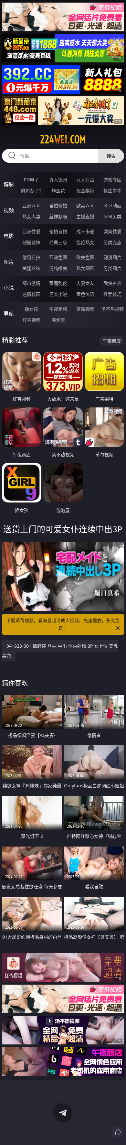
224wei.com (63, 139)
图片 (9, 261)
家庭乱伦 (58, 283)
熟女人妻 (31, 216)
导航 (9, 313)
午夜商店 (58, 309)
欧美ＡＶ (85, 205)
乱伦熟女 (85, 242)
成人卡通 (85, 231)
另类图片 (112, 268)
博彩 (9, 184)
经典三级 (58, 242)
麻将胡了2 (31, 191)
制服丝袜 (31, 242)
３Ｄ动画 (112, 205)
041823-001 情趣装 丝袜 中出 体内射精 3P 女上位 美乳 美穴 (60, 651)
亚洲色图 (58, 257)
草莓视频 (85, 309)
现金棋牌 (85, 191)
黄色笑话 (85, 294)
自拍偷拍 (58, 205)
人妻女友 (85, 283)
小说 (9, 287)
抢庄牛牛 (112, 191)
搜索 (111, 156)
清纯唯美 (58, 268)
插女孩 (31, 309)
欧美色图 (85, 257)
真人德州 (58, 180)
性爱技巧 (112, 294)
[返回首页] (117, 1132)
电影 (9, 236)
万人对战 (85, 180)
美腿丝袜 (31, 268)
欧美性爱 (112, 231)
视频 (9, 210)
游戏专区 (112, 180)
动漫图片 (112, 257)
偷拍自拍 (58, 231)
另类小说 (58, 294)
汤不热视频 (112, 309)
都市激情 (31, 283)
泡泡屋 (58, 320)
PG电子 (31, 180)
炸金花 (58, 191)
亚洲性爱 (31, 231)
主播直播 (85, 216)
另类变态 (112, 242)
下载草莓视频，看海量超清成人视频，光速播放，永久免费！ (63, 624)
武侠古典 (112, 283)
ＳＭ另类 (112, 216)
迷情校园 (31, 294)
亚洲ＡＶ (31, 205)
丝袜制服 (58, 216)
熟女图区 (85, 268)
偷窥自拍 (31, 257)
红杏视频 (31, 320)
